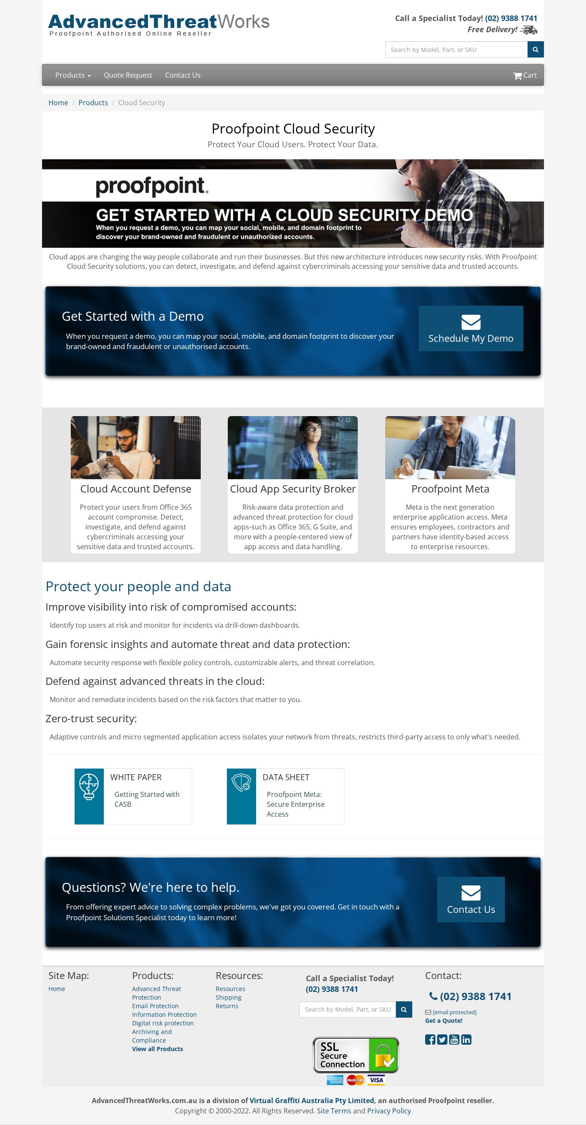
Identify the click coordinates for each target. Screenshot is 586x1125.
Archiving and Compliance (152, 1036)
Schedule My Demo (471, 337)
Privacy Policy (389, 1111)
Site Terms (334, 1111)
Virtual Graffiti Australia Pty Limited (312, 1100)
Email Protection (155, 1006)
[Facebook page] (430, 1041)
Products (71, 75)
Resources (230, 989)
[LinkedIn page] (466, 1041)
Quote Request (128, 75)
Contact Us (183, 75)
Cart (529, 75)
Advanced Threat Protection (156, 993)
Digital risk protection (163, 1023)
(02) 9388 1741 (511, 18)
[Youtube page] (454, 1041)
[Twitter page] (442, 1041)
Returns (227, 1006)
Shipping (229, 997)
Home (58, 102)
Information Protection (164, 1014)
